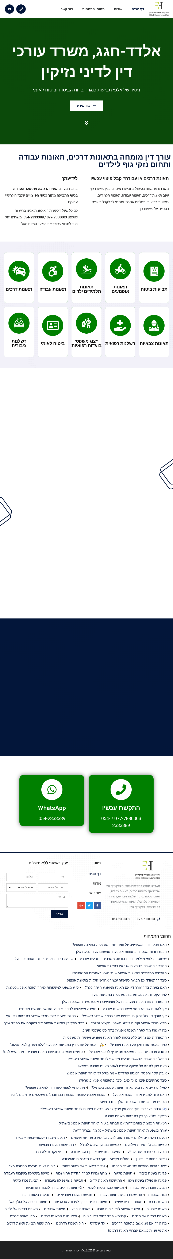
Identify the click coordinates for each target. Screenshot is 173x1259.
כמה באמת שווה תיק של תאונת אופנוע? (138, 1044)
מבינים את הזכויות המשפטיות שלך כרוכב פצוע (133, 1102)
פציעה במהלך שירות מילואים (146, 1145)
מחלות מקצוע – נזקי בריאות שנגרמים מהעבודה (96, 1159)
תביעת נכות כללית (26, 1180)
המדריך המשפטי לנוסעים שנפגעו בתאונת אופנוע (132, 966)
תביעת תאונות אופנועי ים (74, 1195)
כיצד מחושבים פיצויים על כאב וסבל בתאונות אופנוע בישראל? (123, 1080)
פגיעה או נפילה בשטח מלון (147, 1180)
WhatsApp (52, 808)
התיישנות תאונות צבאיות (56, 1145)
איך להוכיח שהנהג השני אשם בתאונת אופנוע (135, 1009)
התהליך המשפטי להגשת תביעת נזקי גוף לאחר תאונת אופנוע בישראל (117, 1059)
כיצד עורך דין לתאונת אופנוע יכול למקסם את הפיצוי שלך (44, 1023)
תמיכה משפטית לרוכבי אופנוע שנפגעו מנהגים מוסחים (57, 1009)
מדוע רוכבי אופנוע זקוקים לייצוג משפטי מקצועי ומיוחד (129, 1023)
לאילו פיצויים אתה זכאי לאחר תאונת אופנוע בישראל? (129, 1087)
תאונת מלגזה (123, 1173)
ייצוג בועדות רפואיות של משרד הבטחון (139, 1166)
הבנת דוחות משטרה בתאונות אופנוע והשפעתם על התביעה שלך (121, 952)
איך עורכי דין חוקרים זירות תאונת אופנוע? (44, 959)
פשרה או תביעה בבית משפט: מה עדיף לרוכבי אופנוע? (128, 1052)
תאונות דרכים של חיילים (149, 1216)
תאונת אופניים (156, 1209)
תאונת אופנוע (81, 1209)
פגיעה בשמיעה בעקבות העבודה (26, 1173)
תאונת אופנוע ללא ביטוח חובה (118, 1209)
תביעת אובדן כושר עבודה (148, 1187)
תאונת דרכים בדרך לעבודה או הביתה (80, 1202)
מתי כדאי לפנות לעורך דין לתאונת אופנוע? (55, 1087)
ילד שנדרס (97, 1223)
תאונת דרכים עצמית (128, 1202)
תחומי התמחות (93, 9)
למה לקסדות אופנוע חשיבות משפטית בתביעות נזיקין (129, 994)
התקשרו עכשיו (121, 808)
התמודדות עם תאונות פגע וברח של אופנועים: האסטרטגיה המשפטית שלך (114, 1002)
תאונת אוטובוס (54, 1209)
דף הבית (138, 9)
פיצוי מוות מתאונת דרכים (59, 1216)
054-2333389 (52, 818)
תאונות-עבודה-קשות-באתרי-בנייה (40, 1137)
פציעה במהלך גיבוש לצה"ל (99, 1145)
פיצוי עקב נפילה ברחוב (48, 1152)
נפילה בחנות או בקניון (151, 1159)
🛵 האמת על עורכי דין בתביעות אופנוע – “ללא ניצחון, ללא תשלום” (56, 1044)
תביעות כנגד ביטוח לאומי (106, 1187)
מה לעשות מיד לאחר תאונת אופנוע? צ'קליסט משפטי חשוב (124, 1030)
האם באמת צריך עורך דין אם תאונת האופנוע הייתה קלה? (126, 987)
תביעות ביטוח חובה (36, 1195)
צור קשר (67, 9)
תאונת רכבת (158, 1202)
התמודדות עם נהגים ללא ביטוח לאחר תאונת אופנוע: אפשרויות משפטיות (115, 1037)
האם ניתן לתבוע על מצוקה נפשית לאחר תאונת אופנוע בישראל (122, 1066)
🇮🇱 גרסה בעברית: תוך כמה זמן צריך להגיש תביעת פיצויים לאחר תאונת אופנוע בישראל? (103, 1109)
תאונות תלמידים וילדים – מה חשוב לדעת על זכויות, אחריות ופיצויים (119, 1137)
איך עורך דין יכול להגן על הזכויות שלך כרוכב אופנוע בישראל (124, 1016)
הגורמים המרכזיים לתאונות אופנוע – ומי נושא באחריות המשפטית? (119, 973)
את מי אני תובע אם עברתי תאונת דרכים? (137, 1230)
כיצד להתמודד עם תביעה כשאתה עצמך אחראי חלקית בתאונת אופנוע (117, 980)
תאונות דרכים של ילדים (21, 1209)
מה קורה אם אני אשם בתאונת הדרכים (139, 1223)
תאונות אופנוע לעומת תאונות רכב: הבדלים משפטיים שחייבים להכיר (58, 1095)
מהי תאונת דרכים (22, 1216)
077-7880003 (127, 818)
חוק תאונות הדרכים (70, 1223)
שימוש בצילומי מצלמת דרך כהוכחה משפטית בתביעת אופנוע (123, 959)
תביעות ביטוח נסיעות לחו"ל (147, 1152)
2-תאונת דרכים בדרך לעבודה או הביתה (53, 1187)
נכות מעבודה (157, 1195)
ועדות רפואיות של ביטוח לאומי (83, 1166)
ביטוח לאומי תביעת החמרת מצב (31, 1166)
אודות (118, 9)
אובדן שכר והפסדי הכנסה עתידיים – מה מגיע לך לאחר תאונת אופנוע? (117, 1073)
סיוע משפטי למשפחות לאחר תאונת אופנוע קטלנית (42, 987)
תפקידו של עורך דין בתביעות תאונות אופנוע (136, 1116)
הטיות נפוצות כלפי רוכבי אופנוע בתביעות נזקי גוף (41, 1016)
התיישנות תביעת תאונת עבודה (120, 1195)
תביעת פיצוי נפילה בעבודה (64, 1180)
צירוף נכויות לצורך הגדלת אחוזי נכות (81, 1173)
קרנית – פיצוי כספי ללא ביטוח (104, 1216)
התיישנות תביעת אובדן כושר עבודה (96, 1152)
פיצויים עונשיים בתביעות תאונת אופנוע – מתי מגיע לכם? (43, 1052)
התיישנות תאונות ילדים (105, 1180)
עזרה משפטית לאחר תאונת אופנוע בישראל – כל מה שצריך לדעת (120, 1130)
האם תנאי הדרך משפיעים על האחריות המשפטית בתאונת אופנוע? (119, 944)
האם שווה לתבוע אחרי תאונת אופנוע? (140, 1095)
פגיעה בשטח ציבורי (153, 1173)
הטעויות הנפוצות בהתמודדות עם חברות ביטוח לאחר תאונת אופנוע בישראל (113, 1123)
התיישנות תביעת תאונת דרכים (28, 1223)
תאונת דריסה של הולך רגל (28, 1202)
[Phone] (21, 9)
